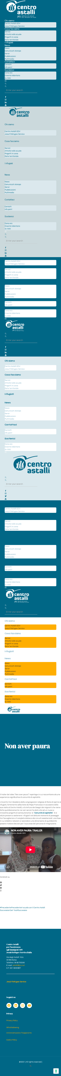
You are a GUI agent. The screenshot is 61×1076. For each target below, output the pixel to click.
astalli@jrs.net (19, 965)
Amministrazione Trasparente (19, 1033)
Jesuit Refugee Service (16, 982)
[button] (30, 882)
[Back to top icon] (53, 1070)
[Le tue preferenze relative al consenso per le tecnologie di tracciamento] (56, 1071)
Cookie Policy (11, 1040)
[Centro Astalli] (21, 18)
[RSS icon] (31, 1066)
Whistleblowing (12, 1028)
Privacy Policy (12, 1021)
